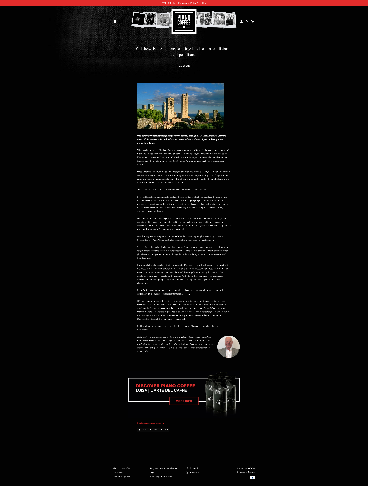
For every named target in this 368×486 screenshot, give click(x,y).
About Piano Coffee (121, 468)
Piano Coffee (249, 468)
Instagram (194, 472)
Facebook (193, 468)
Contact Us (118, 472)
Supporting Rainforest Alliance (163, 468)
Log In (152, 472)
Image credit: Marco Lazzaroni (150, 422)
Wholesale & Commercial (161, 476)
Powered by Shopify (246, 472)
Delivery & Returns (121, 476)
